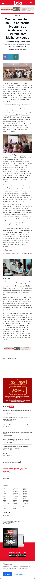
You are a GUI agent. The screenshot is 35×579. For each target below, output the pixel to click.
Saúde (24, 498)
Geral (14, 501)
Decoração (15, 488)
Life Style (15, 503)
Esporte (15, 500)
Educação (15, 493)
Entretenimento (16, 495)
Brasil (4, 496)
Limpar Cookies (19, 574)
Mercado (15, 505)
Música (25, 489)
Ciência (4, 500)
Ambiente (5, 488)
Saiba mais (21, 570)
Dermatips (15, 489)
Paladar (25, 491)
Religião (25, 496)
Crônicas (5, 506)
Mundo (25, 488)
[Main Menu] (3, 3)
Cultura (4, 508)
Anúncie (4, 517)
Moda (14, 506)
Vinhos (25, 506)
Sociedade (25, 501)
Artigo (4, 489)
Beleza (4, 491)
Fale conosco (6, 515)
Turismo (25, 505)
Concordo (7, 574)
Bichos (4, 493)
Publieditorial (26, 495)
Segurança (25, 500)
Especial (15, 498)
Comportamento (6, 503)
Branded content (6, 495)
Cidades (12, 406)
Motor (14, 508)
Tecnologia (26, 503)
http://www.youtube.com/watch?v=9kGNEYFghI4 (17, 253)
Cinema (4, 501)
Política (25, 493)
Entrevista (15, 496)
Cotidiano (5, 505)
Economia (15, 491)
